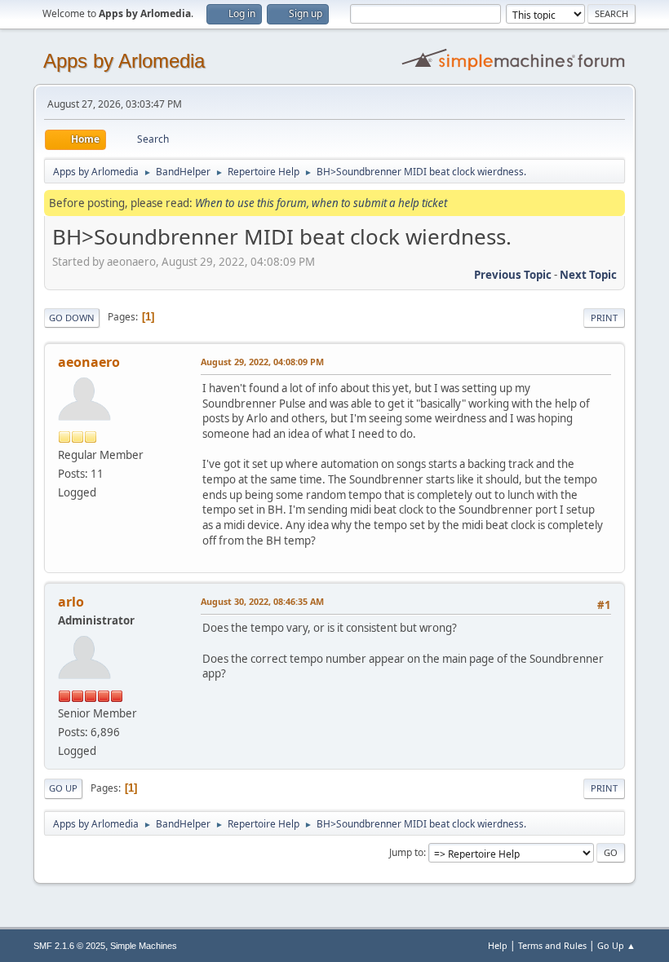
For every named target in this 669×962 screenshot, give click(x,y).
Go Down (72, 317)
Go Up (63, 788)
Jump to (406, 852)
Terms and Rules (552, 945)
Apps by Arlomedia (124, 61)
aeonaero (89, 362)
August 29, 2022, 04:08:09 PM (262, 361)
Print (604, 317)
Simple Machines (143, 946)
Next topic (588, 274)
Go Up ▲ (616, 945)
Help (497, 945)
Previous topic (513, 274)
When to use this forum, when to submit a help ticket (321, 203)
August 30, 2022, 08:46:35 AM (262, 601)
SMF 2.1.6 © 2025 (69, 946)
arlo (71, 602)
